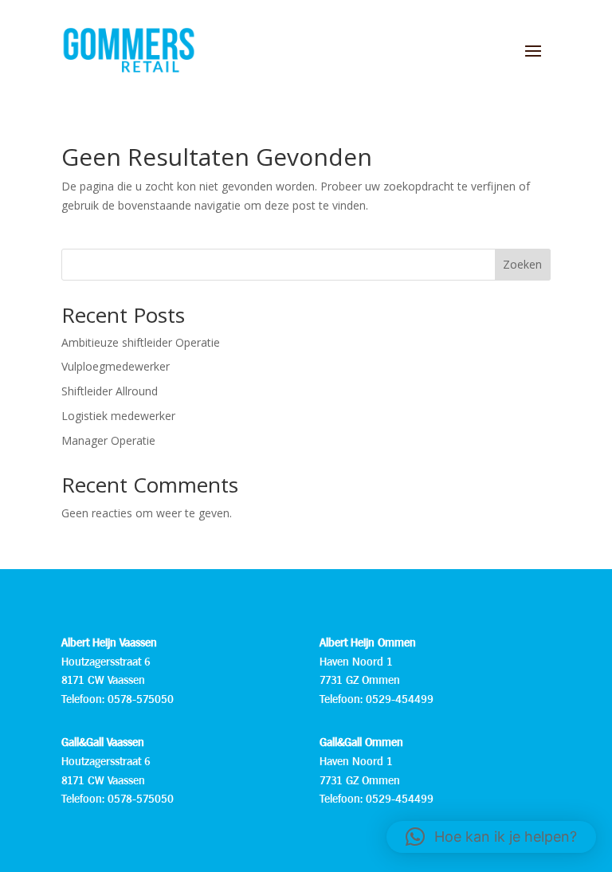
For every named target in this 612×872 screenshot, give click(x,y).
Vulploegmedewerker (115, 366)
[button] (491, 837)
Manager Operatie (108, 440)
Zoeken (522, 264)
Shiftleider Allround (109, 391)
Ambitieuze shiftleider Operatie (140, 342)
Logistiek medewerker (118, 415)
